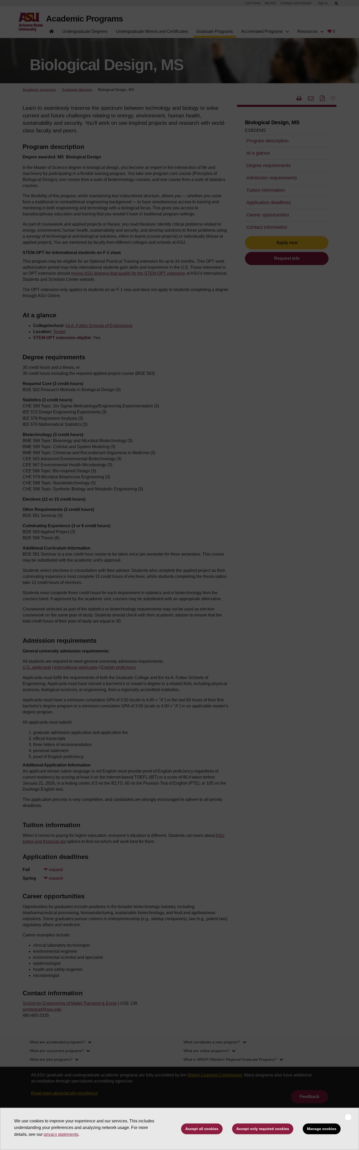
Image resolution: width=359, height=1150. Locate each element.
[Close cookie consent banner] (348, 1117)
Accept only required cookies (262, 1129)
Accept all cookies (201, 1129)
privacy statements (61, 1134)
